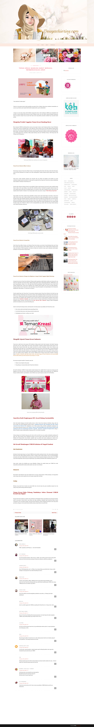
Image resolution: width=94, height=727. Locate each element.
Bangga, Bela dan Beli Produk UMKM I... (21, 534)
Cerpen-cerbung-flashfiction (69, 182)
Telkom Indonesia (67, 202)
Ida (20, 657)
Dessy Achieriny (33, 72)
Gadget (73, 186)
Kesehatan (66, 191)
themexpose (79, 725)
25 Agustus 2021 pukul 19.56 (23, 635)
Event (65, 186)
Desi (20, 634)
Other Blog (52, 44)
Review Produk (66, 200)
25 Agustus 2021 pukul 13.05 (23, 624)
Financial (69, 186)
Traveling (73, 202)
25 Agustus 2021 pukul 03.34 (23, 591)
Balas (55, 549)
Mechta (21, 601)
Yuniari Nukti (22, 565)
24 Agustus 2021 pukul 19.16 (23, 555)
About (47, 44)
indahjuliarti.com (24, 645)
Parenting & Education (72, 195)
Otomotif (65, 195)
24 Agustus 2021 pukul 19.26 (23, 567)
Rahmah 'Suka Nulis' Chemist (26, 668)
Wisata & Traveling (73, 204)
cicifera (21, 622)
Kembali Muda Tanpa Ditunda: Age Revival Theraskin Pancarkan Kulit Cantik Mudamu (73, 237)
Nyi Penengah (22, 681)
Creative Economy (36, 65)
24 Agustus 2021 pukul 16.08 (23, 545)
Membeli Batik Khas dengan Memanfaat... (48, 534)
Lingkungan (66, 193)
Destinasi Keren (23, 611)
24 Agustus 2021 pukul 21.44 (23, 578)
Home (38, 44)
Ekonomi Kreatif (74, 184)
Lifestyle (74, 191)
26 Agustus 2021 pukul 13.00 (23, 683)
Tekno (71, 200)
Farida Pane (22, 589)
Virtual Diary (66, 204)
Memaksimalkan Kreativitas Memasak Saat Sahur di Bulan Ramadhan (72, 249)
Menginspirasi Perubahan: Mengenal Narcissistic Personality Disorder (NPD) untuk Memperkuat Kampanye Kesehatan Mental (71, 231)
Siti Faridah (22, 554)
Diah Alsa (21, 577)
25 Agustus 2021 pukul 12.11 (23, 613)
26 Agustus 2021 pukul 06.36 (23, 658)
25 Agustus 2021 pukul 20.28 (23, 647)
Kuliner (70, 191)
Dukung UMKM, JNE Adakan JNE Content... (35, 534)
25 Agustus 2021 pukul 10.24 (23, 602)
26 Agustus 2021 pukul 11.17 (23, 670)
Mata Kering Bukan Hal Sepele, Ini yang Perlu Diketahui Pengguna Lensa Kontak (73, 243)
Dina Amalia (22, 544)
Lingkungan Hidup (73, 193)
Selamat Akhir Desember (68, 274)
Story (42, 44)
